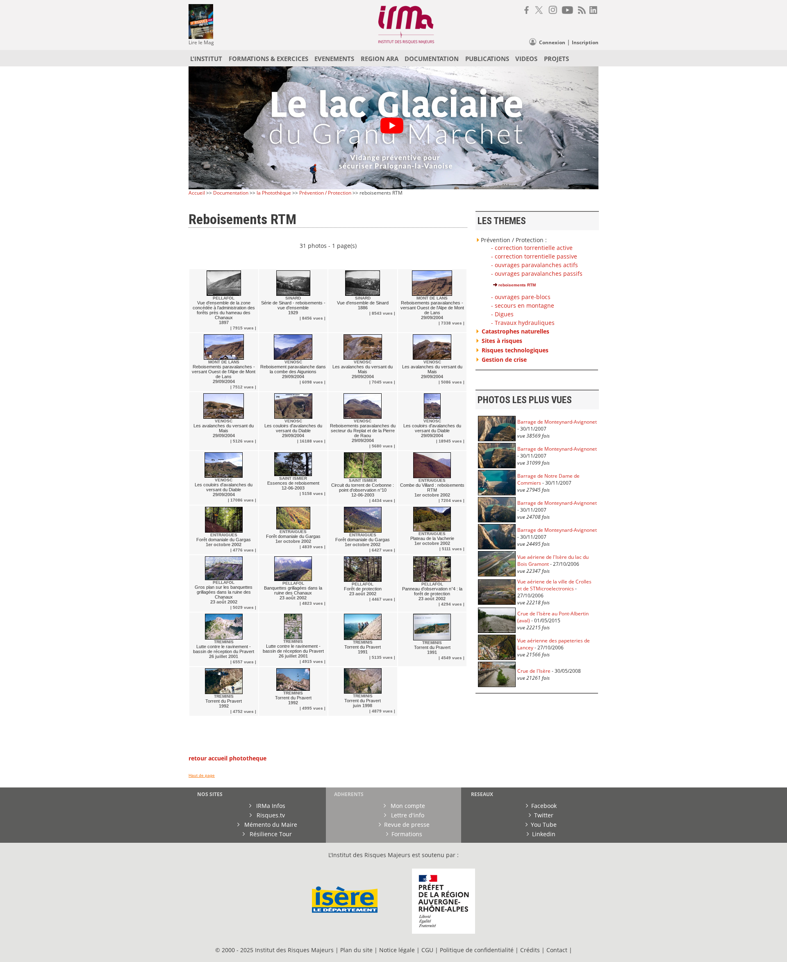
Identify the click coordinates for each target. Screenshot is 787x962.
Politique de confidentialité (477, 950)
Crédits (530, 950)
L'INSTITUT (206, 58)
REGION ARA (379, 58)
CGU (427, 950)
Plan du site (356, 950)
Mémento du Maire (270, 824)
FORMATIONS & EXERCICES (268, 58)
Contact (557, 950)
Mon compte (407, 806)
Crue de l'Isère (533, 670)
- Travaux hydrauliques (523, 323)
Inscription (585, 42)
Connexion (552, 42)
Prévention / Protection (325, 192)
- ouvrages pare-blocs (520, 297)
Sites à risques (502, 341)
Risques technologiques (515, 350)
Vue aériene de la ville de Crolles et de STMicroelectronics (554, 585)
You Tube (544, 824)
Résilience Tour (270, 834)
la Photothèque (274, 192)
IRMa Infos (270, 806)
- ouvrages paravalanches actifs (534, 265)
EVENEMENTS (334, 58)
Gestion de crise (504, 359)
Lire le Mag (201, 42)
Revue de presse (407, 824)
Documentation (230, 192)
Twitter (543, 815)
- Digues (502, 314)
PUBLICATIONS (487, 58)
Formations (406, 834)
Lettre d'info (406, 815)
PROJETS (556, 58)
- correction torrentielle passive (534, 256)
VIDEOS (526, 58)
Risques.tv (270, 815)
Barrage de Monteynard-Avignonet (557, 421)
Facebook (544, 806)
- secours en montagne (522, 305)
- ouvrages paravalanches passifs (536, 273)
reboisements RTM (516, 285)
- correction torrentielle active (532, 248)
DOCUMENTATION (432, 58)
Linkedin (543, 834)
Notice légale (397, 950)
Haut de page (202, 775)
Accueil (197, 192)
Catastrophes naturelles (515, 331)
